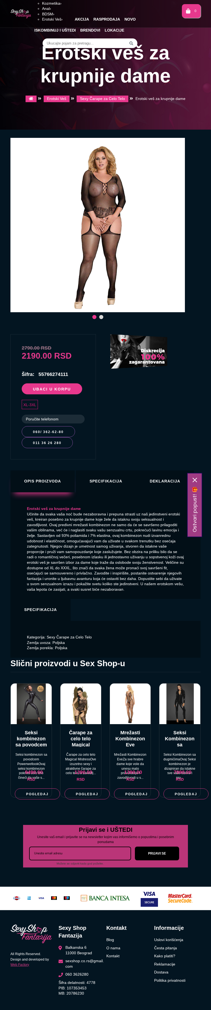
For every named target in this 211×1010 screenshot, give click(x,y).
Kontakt (113, 956)
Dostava (161, 972)
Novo (130, 19)
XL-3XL (29, 405)
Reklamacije (164, 964)
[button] (94, 317)
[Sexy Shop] (31, 99)
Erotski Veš (52, 19)
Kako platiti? (164, 956)
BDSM (48, 14)
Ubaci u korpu (52, 389)
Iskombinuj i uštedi (55, 30)
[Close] (195, 480)
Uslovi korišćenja (168, 940)
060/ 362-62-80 (48, 432)
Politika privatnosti (169, 980)
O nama (113, 948)
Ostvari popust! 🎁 (194, 509)
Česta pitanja (165, 948)
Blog (110, 940)
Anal (46, 8)
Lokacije (114, 30)
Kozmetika (52, 3)
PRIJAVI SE (157, 853)
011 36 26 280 (47, 443)
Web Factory (19, 965)
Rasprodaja (106, 19)
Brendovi (90, 30)
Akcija (82, 19)
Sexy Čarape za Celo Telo (102, 98)
